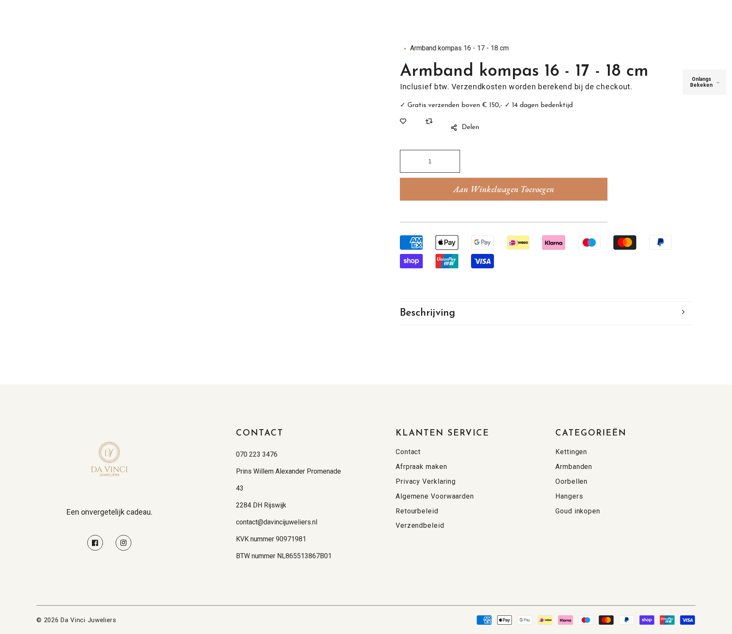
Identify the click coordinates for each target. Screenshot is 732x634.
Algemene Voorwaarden (435, 496)
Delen (470, 127)
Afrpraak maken (421, 467)
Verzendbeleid (420, 525)
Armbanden (573, 467)
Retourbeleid (417, 511)
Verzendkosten (479, 86)
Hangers (569, 496)
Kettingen (571, 452)
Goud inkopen (577, 511)
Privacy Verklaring (426, 481)
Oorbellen (571, 481)
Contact (408, 452)
